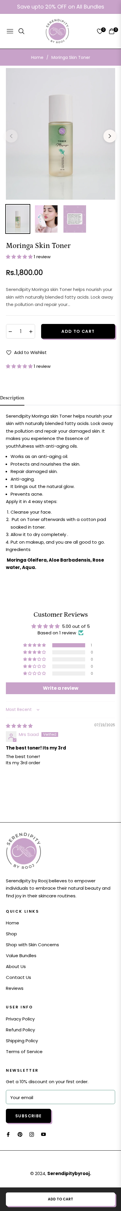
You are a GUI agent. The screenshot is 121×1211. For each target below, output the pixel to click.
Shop (11, 934)
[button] (20, 257)
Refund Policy (20, 1030)
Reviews (14, 988)
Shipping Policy (22, 1041)
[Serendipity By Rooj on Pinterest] (20, 1134)
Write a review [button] (60, 688)
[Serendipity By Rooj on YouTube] (43, 1134)
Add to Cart (60, 1199)
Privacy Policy (20, 1019)
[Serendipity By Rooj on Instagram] (31, 1134)
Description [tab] (12, 398)
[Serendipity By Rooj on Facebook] (8, 1134)
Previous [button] (11, 136)
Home (37, 57)
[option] (60, 133)
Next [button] (109, 136)
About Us (16, 966)
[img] (19, 726)
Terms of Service (24, 1051)
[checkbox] (63, 456)
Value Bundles (21, 955)
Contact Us (18, 977)
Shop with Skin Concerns (32, 945)
